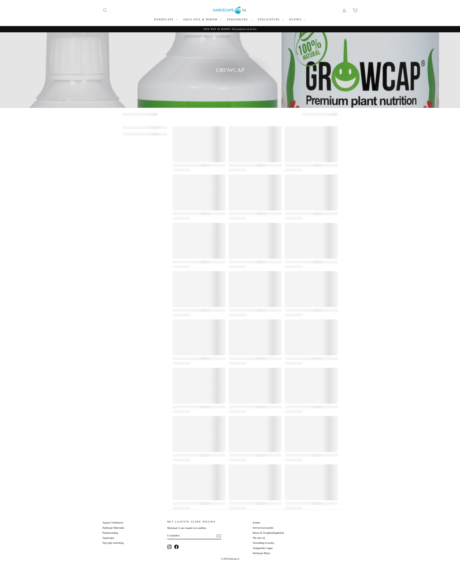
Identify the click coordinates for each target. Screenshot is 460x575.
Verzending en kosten (263, 543)
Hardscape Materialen (113, 528)
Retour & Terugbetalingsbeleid (268, 533)
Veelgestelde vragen (263, 548)
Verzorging (238, 19)
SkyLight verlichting (113, 543)
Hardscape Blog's (261, 553)
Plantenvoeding (110, 533)
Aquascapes (108, 538)
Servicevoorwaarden (263, 528)
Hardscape (164, 19)
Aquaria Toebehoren (112, 522)
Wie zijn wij (259, 538)
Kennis (296, 19)
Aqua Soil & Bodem (200, 19)
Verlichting (269, 19)
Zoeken (256, 522)
